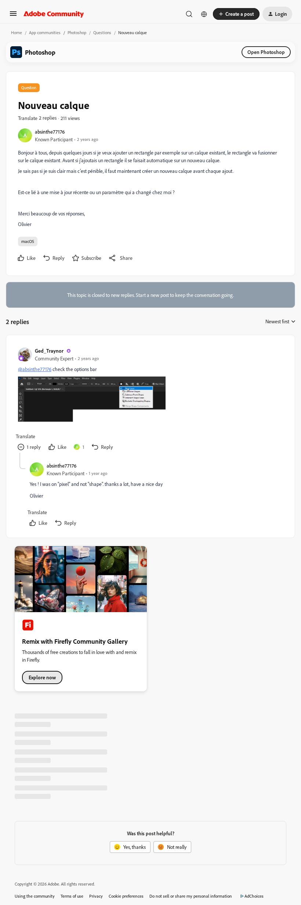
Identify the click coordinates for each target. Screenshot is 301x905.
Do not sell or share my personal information (190, 896)
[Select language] (204, 14)
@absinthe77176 (34, 369)
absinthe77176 (50, 131)
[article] (150, 400)
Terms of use (72, 896)
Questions (102, 32)
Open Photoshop (266, 52)
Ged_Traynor (49, 351)
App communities (45, 32)
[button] (13, 16)
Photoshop (77, 32)
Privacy (96, 896)
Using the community (35, 896)
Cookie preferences (126, 896)
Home (16, 32)
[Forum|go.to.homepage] (53, 14)
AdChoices (254, 896)
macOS (27, 241)
